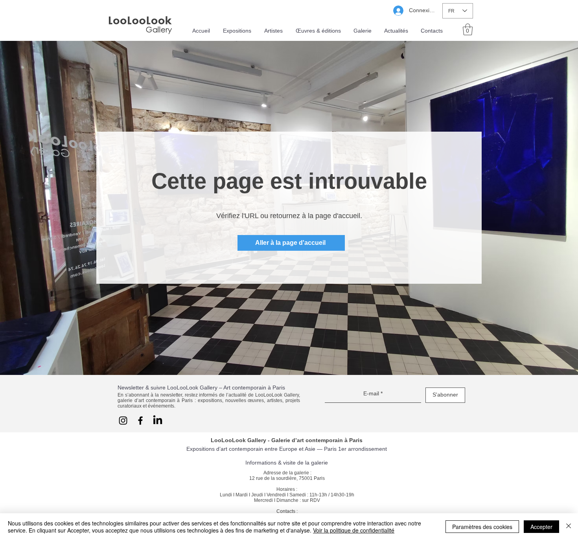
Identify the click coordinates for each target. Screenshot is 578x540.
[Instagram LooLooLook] (123, 420)
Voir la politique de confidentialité (353, 530)
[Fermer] (568, 527)
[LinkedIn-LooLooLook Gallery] (157, 420)
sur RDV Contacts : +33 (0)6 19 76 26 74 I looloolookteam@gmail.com (287, 509)
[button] (468, 29)
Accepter (541, 527)
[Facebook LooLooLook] (140, 420)
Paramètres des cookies (482, 527)
